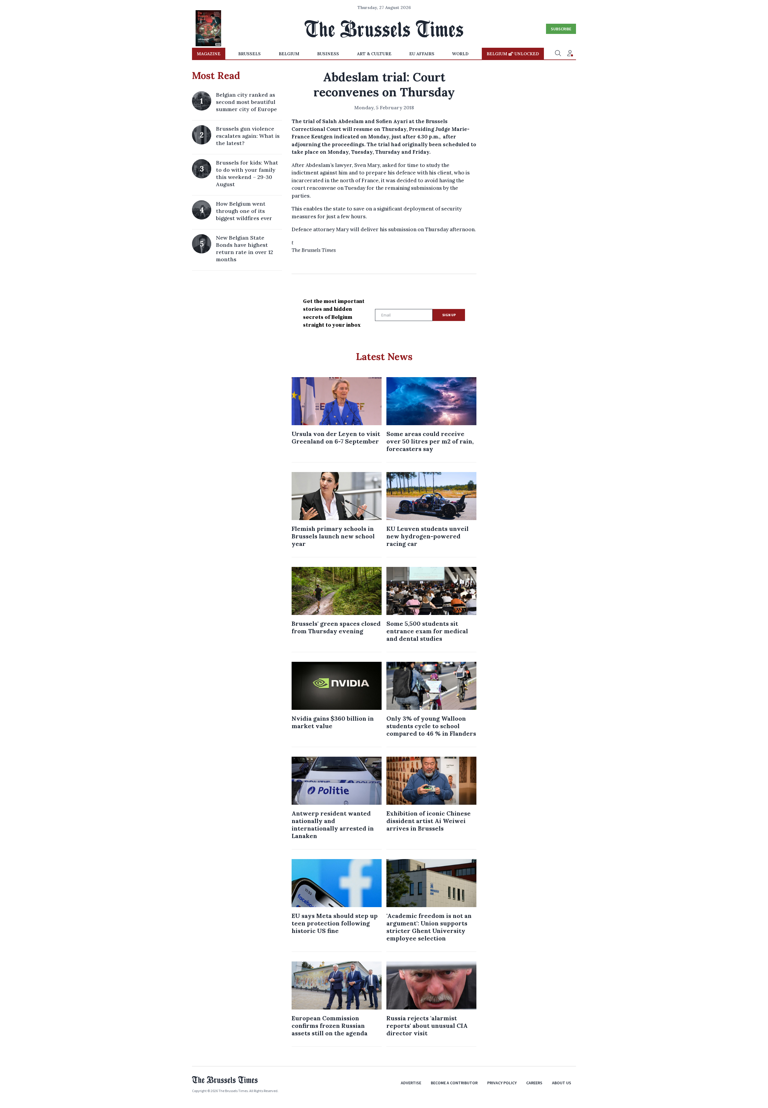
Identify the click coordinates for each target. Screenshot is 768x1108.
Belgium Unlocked (513, 53)
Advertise (411, 1082)
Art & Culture (374, 53)
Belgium (289, 53)
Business (328, 53)
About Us (561, 1082)
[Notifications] (570, 54)
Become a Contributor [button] (454, 1082)
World (460, 53)
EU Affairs (421, 53)
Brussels (249, 53)
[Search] (558, 54)
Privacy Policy (502, 1082)
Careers (534, 1082)
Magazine (208, 53)
